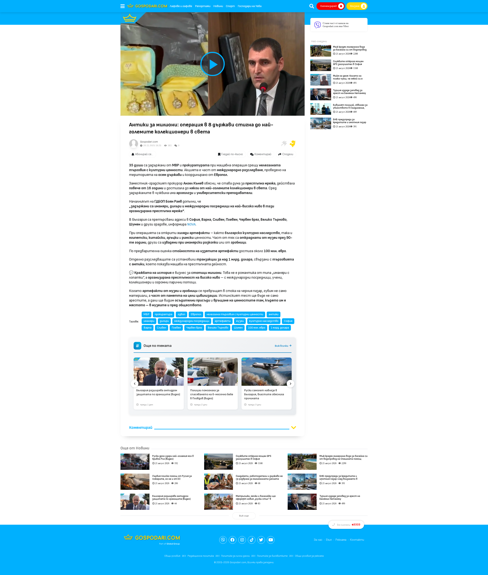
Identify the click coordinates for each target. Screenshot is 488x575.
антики (274, 314)
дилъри (164, 321)
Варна (148, 328)
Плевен (176, 328)
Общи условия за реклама (309, 555)
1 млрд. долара (280, 328)
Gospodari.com (149, 141)
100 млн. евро (256, 328)
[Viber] (223, 540)
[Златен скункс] (292, 143)
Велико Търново (218, 328)
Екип (329, 540)
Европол (196, 314)
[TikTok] (251, 540)
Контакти (357, 540)
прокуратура (163, 314)
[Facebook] (232, 540)
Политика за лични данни (235, 555)
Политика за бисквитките (272, 555)
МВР (146, 314)
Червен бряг (194, 328)
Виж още (244, 515)
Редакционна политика (201, 555)
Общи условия (172, 555)
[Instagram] (242, 540)
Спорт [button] (230, 6)
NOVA (191, 224)
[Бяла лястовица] (283, 143)
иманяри (149, 321)
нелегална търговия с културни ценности (235, 314)
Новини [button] (218, 6)
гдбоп (181, 314)
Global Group (173, 543)
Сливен (161, 328)
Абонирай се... (144, 154)
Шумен (238, 328)
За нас (318, 540)
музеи (240, 321)
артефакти (223, 321)
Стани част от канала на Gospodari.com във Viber (336, 24)
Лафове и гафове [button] (181, 6)
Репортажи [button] (202, 6)
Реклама (341, 540)
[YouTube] (270, 540)
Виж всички (281, 345)
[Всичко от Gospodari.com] (133, 143)
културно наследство (264, 321)
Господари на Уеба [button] (250, 6)
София (288, 321)
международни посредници (191, 321)
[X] (261, 540)
